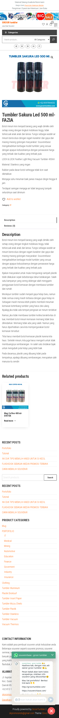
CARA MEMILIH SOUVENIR (14, 469)
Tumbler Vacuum (10, 619)
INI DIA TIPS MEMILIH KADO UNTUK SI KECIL (23, 458)
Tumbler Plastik (9, 608)
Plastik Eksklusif (9, 593)
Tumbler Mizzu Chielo (12, 603)
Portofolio (6, 448)
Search (50, 477)
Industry (8, 571)
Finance (7, 561)
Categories (13, 32)
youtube (33, 46)
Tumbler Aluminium (11, 588)
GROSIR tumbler (10, 22)
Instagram (22, 46)
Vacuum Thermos (10, 624)
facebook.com (16, 46)
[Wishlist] (43, 24)
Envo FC (46, 713)
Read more (8, 421)
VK (28, 46)
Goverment (9, 566)
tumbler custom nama (12, 631)
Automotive (9, 551)
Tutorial (5, 453)
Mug (4, 525)
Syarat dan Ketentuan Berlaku (34, 5)
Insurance (8, 577)
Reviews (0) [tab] (9, 226)
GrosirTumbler (38, 709)
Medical (8, 540)
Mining (7, 546)
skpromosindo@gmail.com (21, 713)
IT (10, 205)
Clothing (6, 582)
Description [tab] (9, 220)
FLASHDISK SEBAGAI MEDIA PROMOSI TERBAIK (25, 463)
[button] (52, 57)
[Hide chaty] (51, 711)
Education (8, 556)
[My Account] (47, 24)
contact (39, 46)
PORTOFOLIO (8, 531)
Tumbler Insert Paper (12, 598)
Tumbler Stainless (10, 614)
